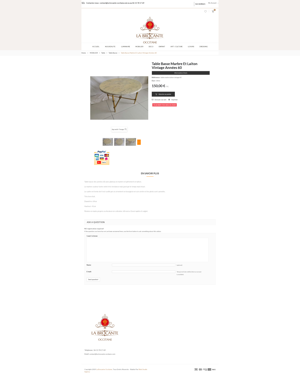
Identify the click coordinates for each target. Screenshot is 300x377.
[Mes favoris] (205, 12)
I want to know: (92, 236)
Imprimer (174, 100)
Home (83, 53)
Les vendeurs (200, 4)
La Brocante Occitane (104, 369)
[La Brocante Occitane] (150, 25)
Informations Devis (180, 73)
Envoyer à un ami (160, 100)
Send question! (93, 279)
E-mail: (89, 272)
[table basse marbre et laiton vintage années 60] (108, 141)
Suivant (139, 142)
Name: (89, 265)
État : (154, 81)
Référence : (156, 77)
